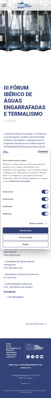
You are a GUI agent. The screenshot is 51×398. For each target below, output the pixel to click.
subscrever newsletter (31, 365)
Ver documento (16, 297)
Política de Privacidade (20, 181)
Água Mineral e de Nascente (13, 349)
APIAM (8, 344)
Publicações (11, 355)
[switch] (45, 199)
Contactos (10, 357)
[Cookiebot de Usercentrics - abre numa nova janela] (38, 152)
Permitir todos (25, 231)
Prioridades (11, 352)
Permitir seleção (25, 237)
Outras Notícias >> (36, 324)
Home (11, 365)
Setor (8, 346)
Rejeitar (25, 244)
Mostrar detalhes (36, 223)
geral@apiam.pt (25, 383)
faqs (16, 365)
